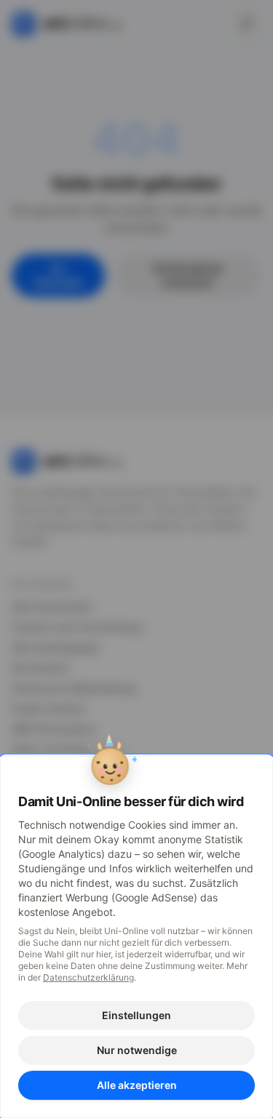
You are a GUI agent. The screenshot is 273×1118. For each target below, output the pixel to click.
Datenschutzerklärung (88, 977)
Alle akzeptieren (137, 1085)
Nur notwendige (137, 1050)
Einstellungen (136, 1015)
